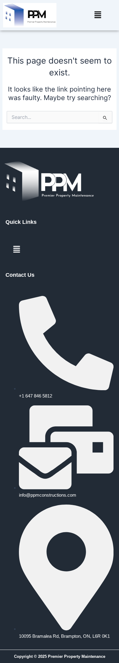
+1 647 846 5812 (35, 396)
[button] (98, 15)
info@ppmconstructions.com (47, 495)
